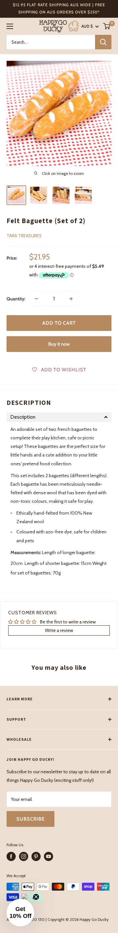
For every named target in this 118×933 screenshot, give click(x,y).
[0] (107, 26)
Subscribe (30, 819)
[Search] (103, 42)
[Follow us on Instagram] (23, 856)
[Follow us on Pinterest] (36, 856)
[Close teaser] (36, 897)
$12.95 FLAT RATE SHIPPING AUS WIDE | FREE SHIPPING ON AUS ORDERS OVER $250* (59, 8)
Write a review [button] (59, 630)
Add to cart (59, 323)
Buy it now (59, 344)
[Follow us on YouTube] (48, 856)
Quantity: (16, 299)
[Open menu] (10, 26)
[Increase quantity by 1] (71, 299)
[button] (59, 417)
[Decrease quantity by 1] (36, 299)
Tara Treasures (24, 235)
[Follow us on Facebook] (11, 856)
